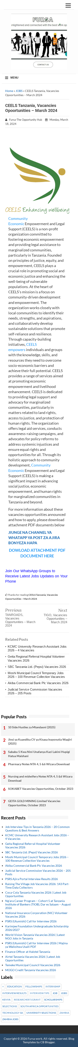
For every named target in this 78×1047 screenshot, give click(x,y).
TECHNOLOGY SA (12, 1012)
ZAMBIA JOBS (10, 1019)
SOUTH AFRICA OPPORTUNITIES (39, 1006)
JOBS (19, 91)
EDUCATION (14, 986)
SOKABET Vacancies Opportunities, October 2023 (40, 788)
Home (9, 91)
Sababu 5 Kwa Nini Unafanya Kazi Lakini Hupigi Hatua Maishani (39, 754)
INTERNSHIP (53, 986)
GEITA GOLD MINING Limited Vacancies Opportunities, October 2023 (34, 803)
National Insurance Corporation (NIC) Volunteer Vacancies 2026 (36, 914)
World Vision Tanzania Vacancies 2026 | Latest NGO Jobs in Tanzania (35, 936)
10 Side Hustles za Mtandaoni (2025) (31, 727)
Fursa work (35, 1038)
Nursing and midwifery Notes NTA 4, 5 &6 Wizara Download (40, 778)
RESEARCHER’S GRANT (27, 999)
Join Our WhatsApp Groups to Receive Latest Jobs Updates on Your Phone (36, 576)
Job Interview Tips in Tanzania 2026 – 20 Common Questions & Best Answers (37, 828)
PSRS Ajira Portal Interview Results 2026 (31, 879)
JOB (55, 993)
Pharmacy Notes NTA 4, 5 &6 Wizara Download (39, 764)
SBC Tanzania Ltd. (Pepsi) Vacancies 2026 (37, 666)
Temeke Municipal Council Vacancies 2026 (32, 965)
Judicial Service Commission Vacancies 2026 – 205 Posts (38, 872)
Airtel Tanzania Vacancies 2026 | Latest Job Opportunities (32, 958)
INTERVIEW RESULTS (14, 993)
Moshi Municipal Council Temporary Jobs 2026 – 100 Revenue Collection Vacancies (36, 674)
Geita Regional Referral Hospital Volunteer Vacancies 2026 (32, 845)
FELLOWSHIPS (33, 986)
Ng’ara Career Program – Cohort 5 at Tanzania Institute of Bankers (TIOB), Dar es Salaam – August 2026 (38, 904)
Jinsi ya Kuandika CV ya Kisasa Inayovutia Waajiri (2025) (40, 741)
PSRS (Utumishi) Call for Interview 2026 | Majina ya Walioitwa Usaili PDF (36, 944)
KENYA (6, 999)
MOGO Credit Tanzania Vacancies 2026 (30, 970)
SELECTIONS (9, 1006)
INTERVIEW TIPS (39, 993)
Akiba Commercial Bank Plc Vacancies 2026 (38, 683)
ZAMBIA (64, 1012)
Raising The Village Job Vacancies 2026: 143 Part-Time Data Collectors (37, 885)
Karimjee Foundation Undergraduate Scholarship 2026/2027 (37, 928)
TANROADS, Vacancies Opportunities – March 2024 (20, 620)
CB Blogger (47, 1042)
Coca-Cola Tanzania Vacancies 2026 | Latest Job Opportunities (35, 894)
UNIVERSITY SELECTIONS (41, 1012)
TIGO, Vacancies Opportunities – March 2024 (55, 618)
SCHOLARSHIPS (53, 999)
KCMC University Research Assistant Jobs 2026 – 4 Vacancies (37, 836)
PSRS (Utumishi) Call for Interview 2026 (31, 921)
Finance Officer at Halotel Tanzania (27, 951)
